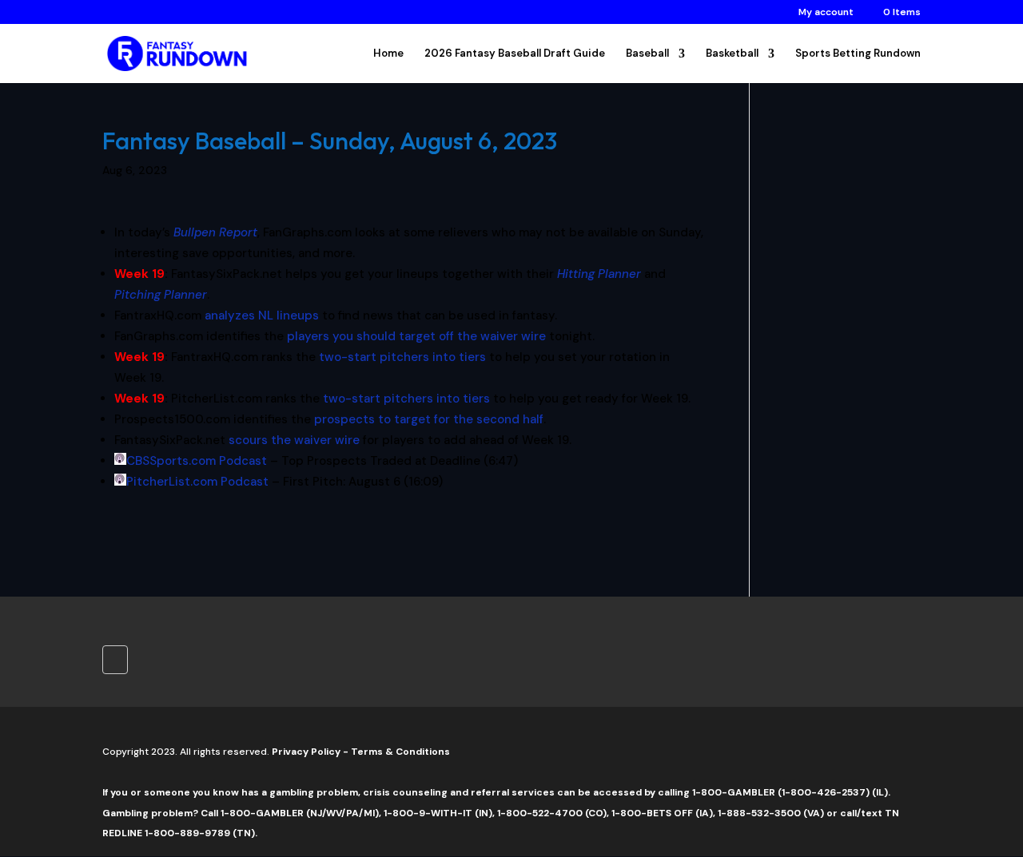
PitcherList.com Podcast (197, 482)
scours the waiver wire (294, 440)
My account (826, 12)
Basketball (732, 54)
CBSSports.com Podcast (196, 461)
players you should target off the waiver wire (416, 336)
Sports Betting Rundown (858, 54)
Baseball (647, 54)
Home (388, 54)
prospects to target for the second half (428, 419)
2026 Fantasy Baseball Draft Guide (514, 54)
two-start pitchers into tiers (402, 357)
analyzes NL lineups (262, 315)
